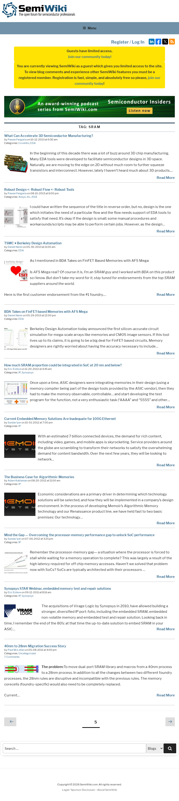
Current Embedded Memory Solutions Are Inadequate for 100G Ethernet (60, 419)
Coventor (23, 143)
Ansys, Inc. (24, 196)
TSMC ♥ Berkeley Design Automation (33, 243)
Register (120, 42)
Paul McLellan (16, 649)
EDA (33, 143)
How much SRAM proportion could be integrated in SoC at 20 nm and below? (63, 365)
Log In (138, 42)
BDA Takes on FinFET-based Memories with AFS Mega (46, 312)
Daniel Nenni (15, 247)
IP (19, 372)
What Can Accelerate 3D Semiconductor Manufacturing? (48, 136)
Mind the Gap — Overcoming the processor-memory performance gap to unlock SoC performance (79, 535)
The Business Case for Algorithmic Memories (39, 477)
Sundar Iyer (14, 422)
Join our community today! (89, 57)
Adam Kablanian (17, 480)
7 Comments (12, 656)
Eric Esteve (14, 369)
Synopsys (28, 372)
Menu (92, 28)
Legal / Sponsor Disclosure (78, 789)
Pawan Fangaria (17, 139)
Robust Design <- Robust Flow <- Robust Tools (39, 189)
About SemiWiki (107, 789)
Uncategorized (27, 653)
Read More (166, 178)
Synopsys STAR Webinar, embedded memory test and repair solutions (57, 588)
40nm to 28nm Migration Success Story (35, 646)
